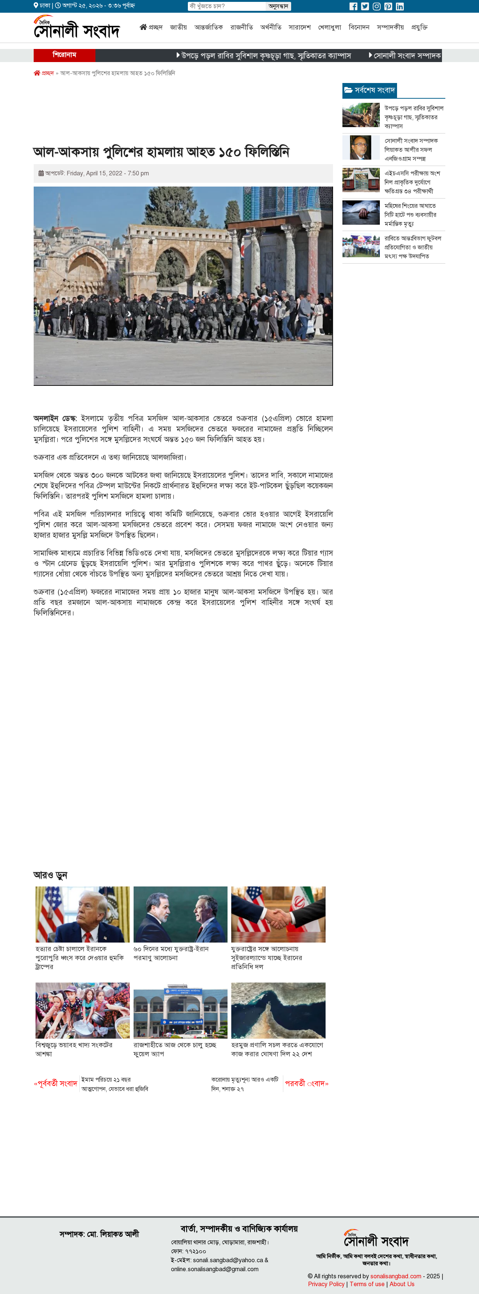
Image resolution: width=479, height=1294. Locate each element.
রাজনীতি (242, 27)
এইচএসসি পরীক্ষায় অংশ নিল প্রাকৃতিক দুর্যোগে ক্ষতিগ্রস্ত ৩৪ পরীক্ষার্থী (412, 182)
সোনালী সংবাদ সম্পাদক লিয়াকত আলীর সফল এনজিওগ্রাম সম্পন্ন (411, 150)
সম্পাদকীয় (390, 27)
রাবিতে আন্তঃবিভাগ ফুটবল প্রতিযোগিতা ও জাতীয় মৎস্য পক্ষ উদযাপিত (413, 247)
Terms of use (367, 1284)
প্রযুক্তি (420, 27)
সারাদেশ (300, 27)
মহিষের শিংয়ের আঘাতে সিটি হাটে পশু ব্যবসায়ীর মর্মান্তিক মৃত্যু (410, 215)
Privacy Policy (326, 1284)
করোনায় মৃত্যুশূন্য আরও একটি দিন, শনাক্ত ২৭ (270, 1084)
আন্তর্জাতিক (209, 27)
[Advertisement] (170, 113)
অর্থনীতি (270, 27)
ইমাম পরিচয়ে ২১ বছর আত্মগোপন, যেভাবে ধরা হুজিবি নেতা (91, 1085)
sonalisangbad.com (395, 1276)
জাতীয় (178, 27)
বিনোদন (359, 27)
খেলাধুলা (329, 27)
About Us (402, 1284)
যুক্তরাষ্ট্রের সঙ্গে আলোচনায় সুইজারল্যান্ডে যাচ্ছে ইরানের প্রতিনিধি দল (266, 958)
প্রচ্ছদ (156, 27)
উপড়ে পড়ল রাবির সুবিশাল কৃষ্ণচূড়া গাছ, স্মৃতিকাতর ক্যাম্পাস (241, 56)
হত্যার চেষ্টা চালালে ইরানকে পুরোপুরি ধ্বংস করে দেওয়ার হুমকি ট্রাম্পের (80, 958)
